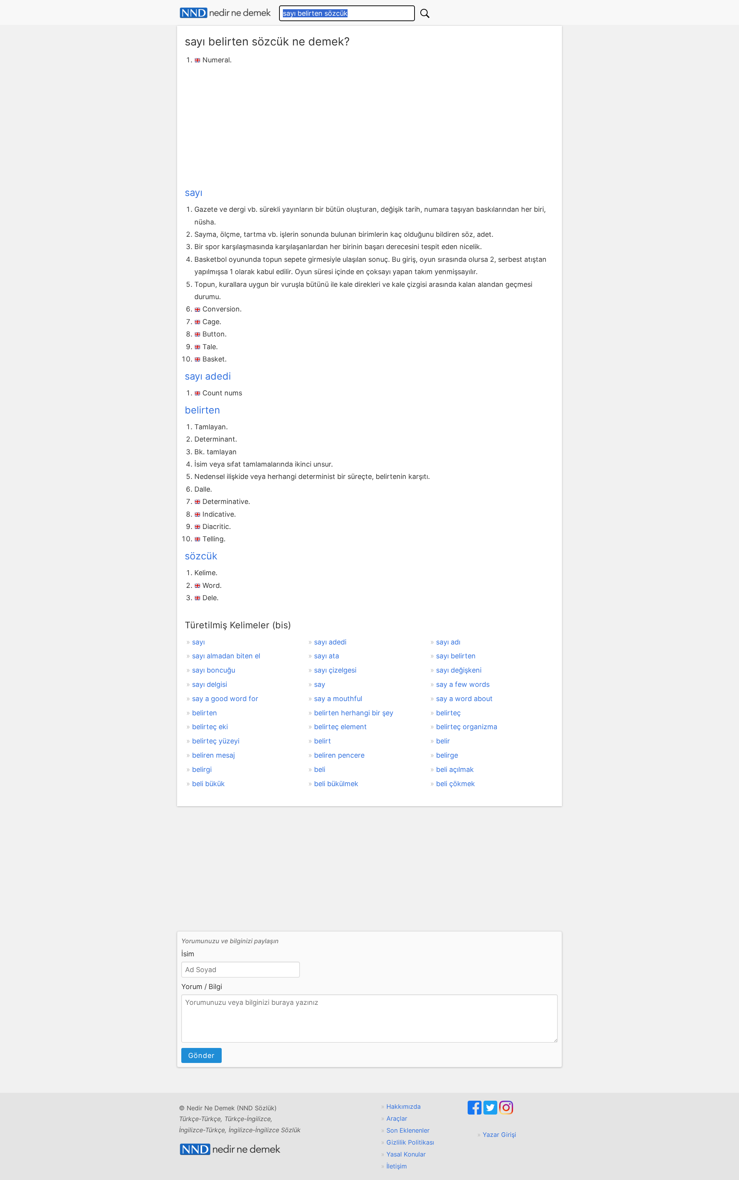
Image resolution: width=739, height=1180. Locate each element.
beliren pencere (339, 755)
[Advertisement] (369, 124)
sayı (193, 192)
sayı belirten (456, 656)
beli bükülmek (336, 784)
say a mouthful (338, 699)
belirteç (448, 713)
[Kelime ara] (425, 13)
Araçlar (396, 1118)
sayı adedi (208, 376)
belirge (447, 755)
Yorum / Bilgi (201, 986)
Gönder (201, 1055)
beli (319, 769)
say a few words (463, 684)
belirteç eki (210, 727)
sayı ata (326, 656)
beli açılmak (455, 769)
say (319, 684)
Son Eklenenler (408, 1130)
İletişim (396, 1166)
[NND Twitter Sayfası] (491, 1112)
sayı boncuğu (213, 670)
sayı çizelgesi (335, 670)
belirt (322, 741)
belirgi (202, 769)
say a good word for (225, 699)
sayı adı (448, 642)
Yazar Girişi (499, 1134)
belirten (202, 410)
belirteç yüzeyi (215, 741)
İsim (187, 954)
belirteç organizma (466, 727)
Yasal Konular (406, 1154)
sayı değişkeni (459, 670)
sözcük (201, 556)
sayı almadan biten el (226, 656)
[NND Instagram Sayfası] (506, 1112)
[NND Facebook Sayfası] (475, 1112)
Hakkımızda (403, 1106)
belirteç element (340, 727)
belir (443, 741)
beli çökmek (455, 784)
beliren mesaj (213, 755)
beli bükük (208, 784)
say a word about (464, 699)
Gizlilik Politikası (410, 1142)
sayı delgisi (209, 684)
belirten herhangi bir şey (353, 713)
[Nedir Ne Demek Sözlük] (225, 13)
